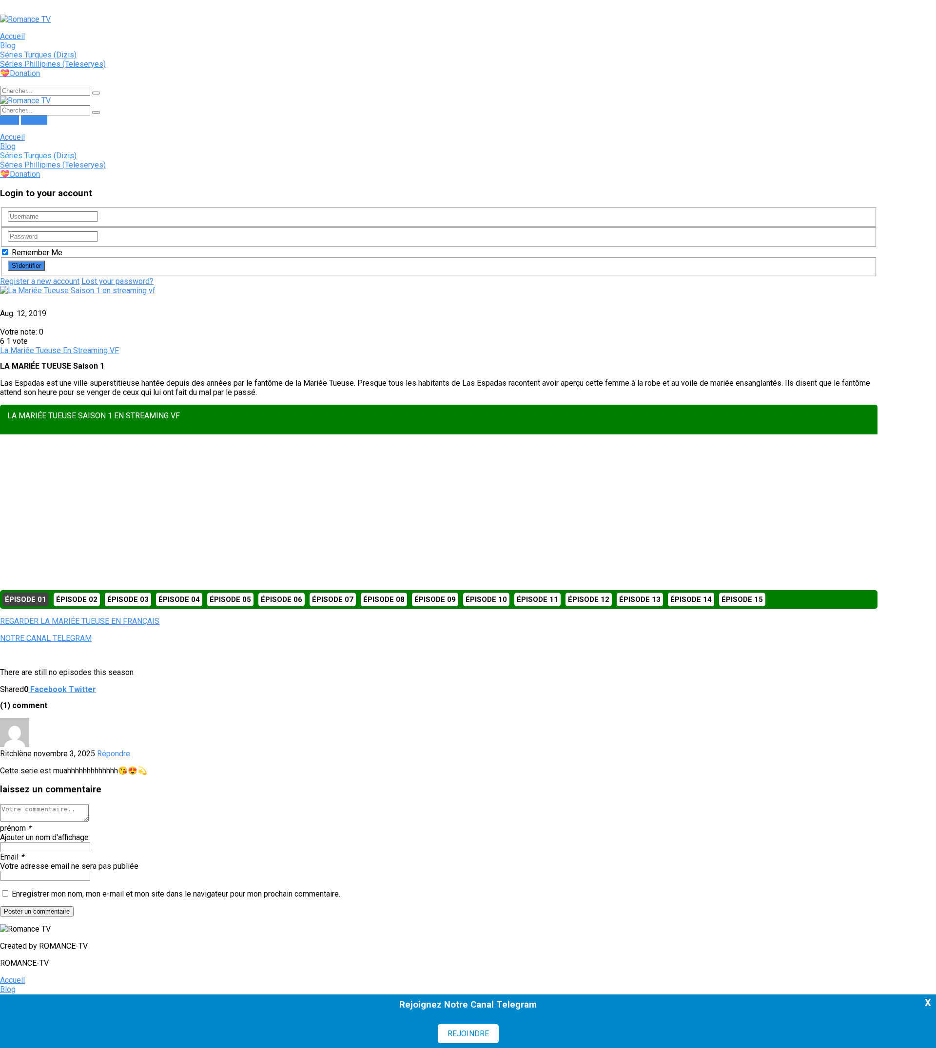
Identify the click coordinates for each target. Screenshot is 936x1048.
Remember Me (36, 252)
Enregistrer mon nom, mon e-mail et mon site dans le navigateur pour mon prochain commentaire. (176, 893)
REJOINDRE (468, 1033)
